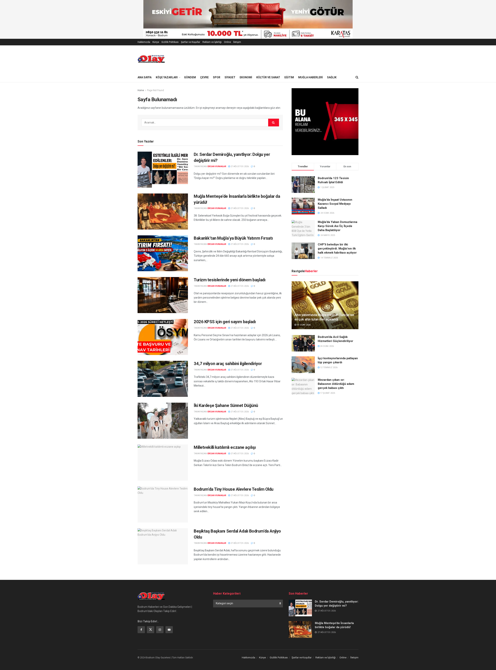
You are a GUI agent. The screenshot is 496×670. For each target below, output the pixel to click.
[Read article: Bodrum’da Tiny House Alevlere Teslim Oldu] (163, 504)
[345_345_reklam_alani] (325, 121)
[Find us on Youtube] (169, 629)
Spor (216, 77)
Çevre (204, 77)
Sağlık (332, 77)
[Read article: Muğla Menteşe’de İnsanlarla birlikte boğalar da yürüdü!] (163, 211)
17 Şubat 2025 (327, 393)
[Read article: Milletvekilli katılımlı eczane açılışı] (163, 463)
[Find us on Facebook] (141, 629)
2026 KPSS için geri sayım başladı (225, 321)
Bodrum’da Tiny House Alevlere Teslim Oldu (233, 489)
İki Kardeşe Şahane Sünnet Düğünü (226, 405)
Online (227, 42)
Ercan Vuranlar (217, 166)
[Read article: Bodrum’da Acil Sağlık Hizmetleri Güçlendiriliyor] (303, 343)
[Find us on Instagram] (160, 629)
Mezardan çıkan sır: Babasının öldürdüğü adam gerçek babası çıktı (336, 384)
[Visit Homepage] (151, 59)
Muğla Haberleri (310, 77)
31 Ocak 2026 (303, 325)
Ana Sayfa (145, 77)
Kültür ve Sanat (268, 77)
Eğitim (289, 77)
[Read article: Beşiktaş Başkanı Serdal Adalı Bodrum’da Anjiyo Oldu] (163, 546)
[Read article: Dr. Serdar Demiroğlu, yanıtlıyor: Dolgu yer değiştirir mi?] (163, 170)
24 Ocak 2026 (326, 346)
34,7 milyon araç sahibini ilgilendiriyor (228, 363)
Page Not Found (155, 90)
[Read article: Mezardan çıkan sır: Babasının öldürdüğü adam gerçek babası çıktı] (303, 386)
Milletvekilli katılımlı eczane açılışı (225, 447)
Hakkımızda (144, 42)
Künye (155, 42)
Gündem (190, 77)
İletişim (237, 42)
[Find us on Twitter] (150, 629)
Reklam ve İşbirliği (212, 42)
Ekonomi (246, 77)
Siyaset (230, 77)
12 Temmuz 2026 (328, 367)
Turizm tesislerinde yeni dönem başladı (230, 279)
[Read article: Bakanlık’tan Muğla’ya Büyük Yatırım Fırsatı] (163, 253)
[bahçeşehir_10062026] (248, 19)
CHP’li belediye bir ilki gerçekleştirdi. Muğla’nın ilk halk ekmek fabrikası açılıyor (337, 248)
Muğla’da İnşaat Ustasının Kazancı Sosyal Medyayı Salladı (335, 204)
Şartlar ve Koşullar (190, 42)
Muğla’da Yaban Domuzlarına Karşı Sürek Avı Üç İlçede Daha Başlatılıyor (337, 226)
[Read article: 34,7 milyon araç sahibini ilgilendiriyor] (163, 379)
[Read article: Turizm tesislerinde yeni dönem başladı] (163, 295)
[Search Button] (357, 77)
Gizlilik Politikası (170, 42)
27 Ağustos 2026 (239, 166)
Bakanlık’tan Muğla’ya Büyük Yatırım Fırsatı (234, 238)
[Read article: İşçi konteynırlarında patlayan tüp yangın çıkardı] (303, 364)
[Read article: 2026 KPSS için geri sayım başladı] (163, 337)
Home (141, 90)
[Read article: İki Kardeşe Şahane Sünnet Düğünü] (163, 421)
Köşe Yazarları (167, 77)
